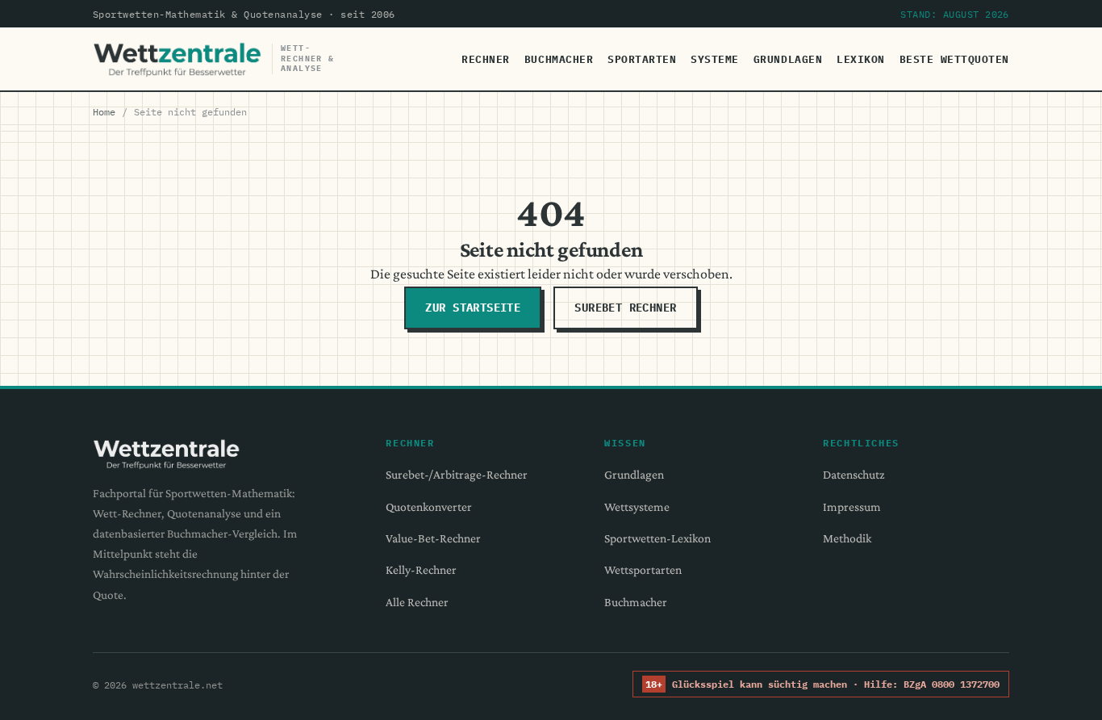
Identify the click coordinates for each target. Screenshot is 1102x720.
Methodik (847, 538)
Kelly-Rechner (421, 569)
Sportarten (641, 59)
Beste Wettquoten (954, 59)
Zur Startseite (472, 307)
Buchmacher (558, 59)
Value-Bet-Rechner (433, 538)
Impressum (852, 506)
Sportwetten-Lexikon (657, 538)
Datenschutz (854, 474)
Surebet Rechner (625, 307)
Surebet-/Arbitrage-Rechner (457, 474)
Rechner (485, 59)
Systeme (715, 59)
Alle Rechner (417, 602)
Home (104, 111)
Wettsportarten (643, 569)
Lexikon (861, 59)
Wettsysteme (637, 506)
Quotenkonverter (429, 506)
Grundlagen (787, 59)
